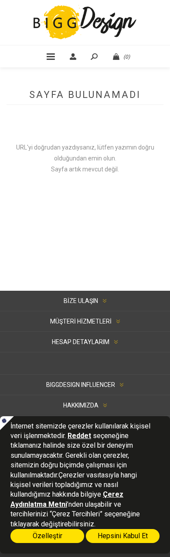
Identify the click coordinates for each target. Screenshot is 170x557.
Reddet (79, 436)
